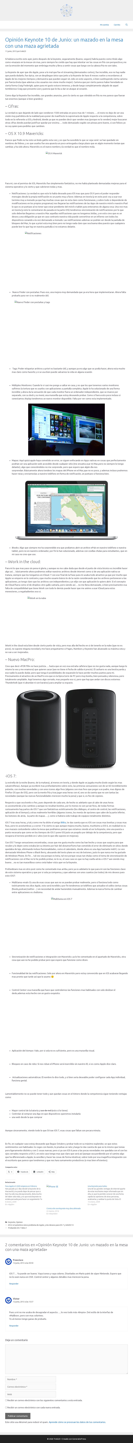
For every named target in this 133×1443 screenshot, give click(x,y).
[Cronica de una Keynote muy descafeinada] (65, 1196)
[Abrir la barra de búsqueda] (126, 25)
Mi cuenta (104, 25)
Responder (13, 1284)
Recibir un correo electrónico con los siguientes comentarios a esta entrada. (44, 1400)
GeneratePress (79, 1439)
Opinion (19, 1222)
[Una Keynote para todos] (108, 1195)
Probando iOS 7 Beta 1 (17, 1228)
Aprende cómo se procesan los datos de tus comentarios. (77, 1422)
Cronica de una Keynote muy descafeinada (63, 1208)
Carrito (117, 25)
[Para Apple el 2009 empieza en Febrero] (25, 1195)
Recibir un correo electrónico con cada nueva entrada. (33, 1407)
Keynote (11, 1222)
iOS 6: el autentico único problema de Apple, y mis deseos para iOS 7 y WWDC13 (41, 1225)
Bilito (63, 822)
